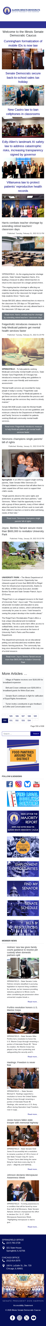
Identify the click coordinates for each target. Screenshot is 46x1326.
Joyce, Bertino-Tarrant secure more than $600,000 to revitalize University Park (23, 531)
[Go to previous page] (6, 715)
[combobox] (16, 733)
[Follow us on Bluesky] (27, 784)
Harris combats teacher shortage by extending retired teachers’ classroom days (22, 226)
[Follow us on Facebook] (9, 784)
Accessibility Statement (23, 1305)
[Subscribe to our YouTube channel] (36, 784)
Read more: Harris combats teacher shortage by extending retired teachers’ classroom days (23, 316)
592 (17, 720)
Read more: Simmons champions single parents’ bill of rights (23, 519)
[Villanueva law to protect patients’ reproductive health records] (23, 205)
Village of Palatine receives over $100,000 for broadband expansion (23, 681)
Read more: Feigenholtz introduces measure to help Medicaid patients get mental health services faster (23, 429)
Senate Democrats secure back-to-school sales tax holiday (23, 77)
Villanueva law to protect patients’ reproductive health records (23, 186)
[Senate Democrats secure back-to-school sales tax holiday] (23, 95)
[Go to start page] (3, 715)
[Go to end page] (36, 719)
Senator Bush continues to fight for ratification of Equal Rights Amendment (23, 697)
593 (23, 720)
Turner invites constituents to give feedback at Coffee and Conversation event (22, 705)
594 (29, 720)
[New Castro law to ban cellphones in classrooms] (23, 127)
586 (17, 716)
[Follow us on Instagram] (18, 784)
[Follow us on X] (27, 1317)
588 (29, 716)
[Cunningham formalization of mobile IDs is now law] (23, 59)
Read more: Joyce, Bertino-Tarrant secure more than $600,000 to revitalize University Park (23, 659)
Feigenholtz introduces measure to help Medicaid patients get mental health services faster (21, 327)
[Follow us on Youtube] (33, 1317)
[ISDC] (22, 10)
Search (36, 734)
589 (35, 716)
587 (23, 716)
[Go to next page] (33, 719)
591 (11, 720)
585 (11, 716)
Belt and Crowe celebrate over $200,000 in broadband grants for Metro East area (22, 689)
